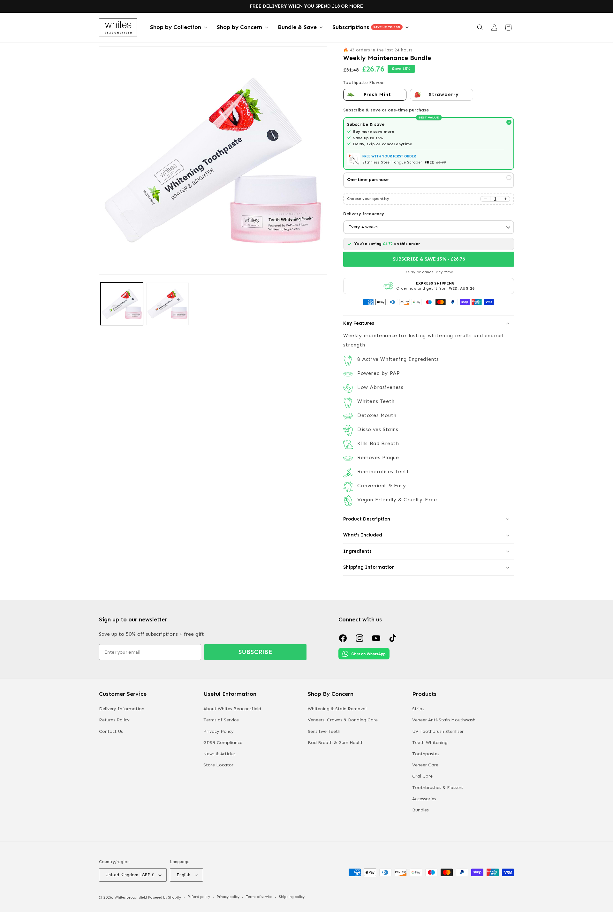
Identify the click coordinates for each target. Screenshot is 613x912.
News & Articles (219, 753)
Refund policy (199, 897)
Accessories (424, 799)
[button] (178, 27)
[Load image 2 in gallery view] (167, 304)
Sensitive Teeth (324, 731)
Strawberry (444, 94)
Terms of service (259, 897)
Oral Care (422, 776)
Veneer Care (425, 765)
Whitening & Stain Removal (337, 708)
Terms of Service (221, 720)
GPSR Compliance (222, 742)
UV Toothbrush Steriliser (438, 731)
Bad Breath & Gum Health (336, 742)
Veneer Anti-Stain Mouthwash (443, 720)
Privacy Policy (218, 731)
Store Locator (218, 765)
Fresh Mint (377, 94)
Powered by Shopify (164, 897)
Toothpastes (425, 753)
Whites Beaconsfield (131, 897)
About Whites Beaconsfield (232, 708)
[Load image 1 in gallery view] (122, 304)
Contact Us (111, 731)
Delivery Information (121, 708)
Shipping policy (292, 897)
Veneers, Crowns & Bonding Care (343, 720)
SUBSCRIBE (255, 652)
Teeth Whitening (430, 742)
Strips (418, 708)
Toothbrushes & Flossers (437, 787)
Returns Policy (114, 720)
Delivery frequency (363, 214)
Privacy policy (228, 897)
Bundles (420, 810)
